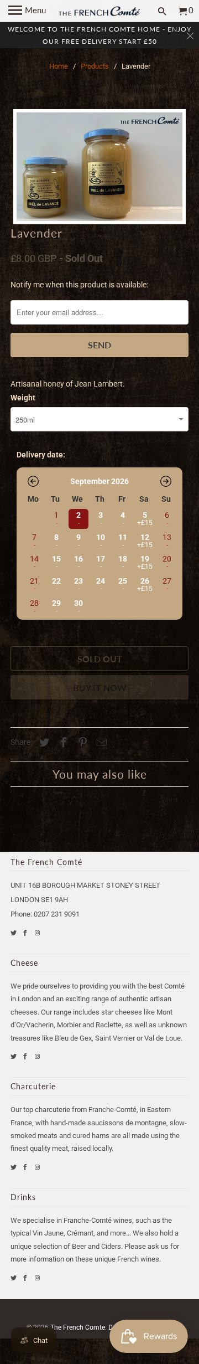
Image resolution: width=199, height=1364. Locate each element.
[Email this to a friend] (100, 742)
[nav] (27, 11)
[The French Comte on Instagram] (37, 932)
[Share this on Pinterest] (81, 742)
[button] (33, 481)
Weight (23, 397)
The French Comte (77, 1327)
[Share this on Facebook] (62, 742)
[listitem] (77, 518)
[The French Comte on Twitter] (14, 932)
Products (95, 66)
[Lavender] (99, 166)
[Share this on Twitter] (42, 742)
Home (58, 66)
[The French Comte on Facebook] (25, 932)
